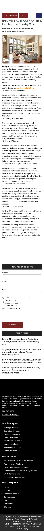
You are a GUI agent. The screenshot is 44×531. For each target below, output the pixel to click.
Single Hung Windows (12, 447)
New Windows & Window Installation (18, 460)
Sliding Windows (10, 451)
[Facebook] (22, 418)
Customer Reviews (11, 494)
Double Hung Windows (13, 441)
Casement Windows (12, 434)
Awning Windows (11, 427)
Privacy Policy (21, 526)
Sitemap (7, 507)
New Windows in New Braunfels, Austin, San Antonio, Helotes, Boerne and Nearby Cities (22, 361)
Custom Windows (11, 437)
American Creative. (22, 521)
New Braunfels (25, 403)
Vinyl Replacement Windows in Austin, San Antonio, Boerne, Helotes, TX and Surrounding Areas (21, 352)
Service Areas (9, 497)
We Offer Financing (12, 474)
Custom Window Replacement (16, 467)
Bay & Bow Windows (12, 431)
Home (6, 487)
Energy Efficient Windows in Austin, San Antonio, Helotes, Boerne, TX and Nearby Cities (20, 342)
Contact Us (8, 503)
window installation (25, 88)
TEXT (23, 15)
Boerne (5, 403)
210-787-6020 (8, 411)
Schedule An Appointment (15, 477)
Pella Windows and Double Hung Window (20, 470)
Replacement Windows (13, 464)
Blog (5, 500)
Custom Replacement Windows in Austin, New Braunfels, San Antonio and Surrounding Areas (21, 370)
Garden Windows (11, 444)
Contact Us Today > (10, 415)
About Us (7, 490)
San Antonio (7, 401)
